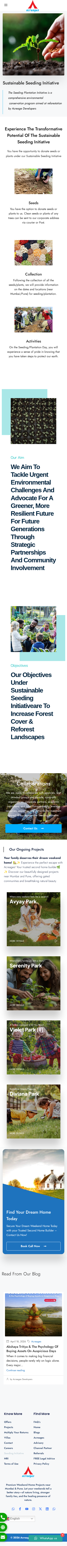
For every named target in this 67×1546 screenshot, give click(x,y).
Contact (8, 1443)
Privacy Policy (41, 1464)
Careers (8, 1448)
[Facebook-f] (20, 1509)
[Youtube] (26, 1509)
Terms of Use (11, 1464)
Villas (7, 1437)
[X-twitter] (40, 1509)
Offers (7, 1422)
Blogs (37, 1432)
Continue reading (15, 1370)
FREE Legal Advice (44, 1458)
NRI (6, 1458)
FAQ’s (37, 1422)
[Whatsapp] (13, 1509)
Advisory (38, 1443)
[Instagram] (33, 1509)
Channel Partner (43, 1448)
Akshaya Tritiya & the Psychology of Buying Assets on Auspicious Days (32, 1348)
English (14, 1518)
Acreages (36, 1341)
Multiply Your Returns (16, 1432)
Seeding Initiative (14, 1453)
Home (37, 1427)
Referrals (39, 1453)
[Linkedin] (47, 1509)
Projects (8, 1427)
